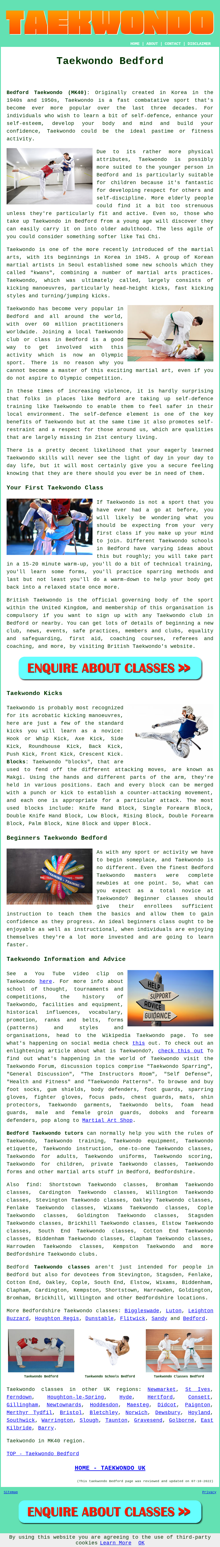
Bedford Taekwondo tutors (45, 1133)
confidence (22, 131)
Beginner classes (161, 898)
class (124, 533)
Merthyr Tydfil (29, 1412)
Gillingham (22, 1405)
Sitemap (11, 1492)
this (138, 1043)
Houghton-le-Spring (75, 1397)
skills (48, 458)
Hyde (125, 1397)
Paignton (197, 1405)
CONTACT (173, 43)
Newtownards (64, 1405)
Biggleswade (142, 1311)
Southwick (21, 1420)
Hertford (160, 1397)
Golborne (181, 1420)
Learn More (115, 1543)
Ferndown (19, 1397)
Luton (174, 1311)
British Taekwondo (34, 600)
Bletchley (104, 1412)
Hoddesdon (104, 1405)
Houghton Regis (57, 1318)
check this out (180, 1051)
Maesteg (138, 1405)
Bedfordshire (173, 1172)
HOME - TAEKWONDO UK (110, 1468)
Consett (199, 1397)
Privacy (209, 1492)
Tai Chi (147, 237)
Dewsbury (167, 1412)
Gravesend (148, 1420)
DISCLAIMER (199, 43)
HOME (135, 43)
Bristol (71, 1412)
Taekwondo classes (91, 1311)
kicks (160, 288)
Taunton (116, 1420)
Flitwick (132, 1318)
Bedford (194, 1318)
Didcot (167, 1405)
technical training (181, 564)
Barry (46, 1428)
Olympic (71, 378)
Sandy (159, 1318)
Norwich (136, 1412)
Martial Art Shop (107, 1120)
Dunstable (99, 1318)
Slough (89, 1420)
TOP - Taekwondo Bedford (43, 1454)
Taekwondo (79, 100)
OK (141, 1543)
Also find (23, 1185)
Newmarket (162, 1389)
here (46, 981)
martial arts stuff (85, 1172)
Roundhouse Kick (54, 746)
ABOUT (152, 43)
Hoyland (199, 1412)
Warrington (57, 1420)
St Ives (198, 1389)
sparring (159, 572)
